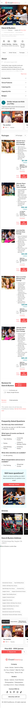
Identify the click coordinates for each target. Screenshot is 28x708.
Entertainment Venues (9, 32)
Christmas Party (20, 588)
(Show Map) (23, 30)
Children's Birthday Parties (21, 443)
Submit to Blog (18, 667)
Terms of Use (18, 672)
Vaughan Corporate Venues (8, 597)
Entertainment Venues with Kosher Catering (12, 614)
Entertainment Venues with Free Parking (11, 611)
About (4, 52)
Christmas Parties (20, 447)
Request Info (12, 651)
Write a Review (20, 384)
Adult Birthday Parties (7, 447)
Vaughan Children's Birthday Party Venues (11, 603)
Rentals (22, 685)
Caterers (11, 680)
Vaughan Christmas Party (8, 608)
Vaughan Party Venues (7, 600)
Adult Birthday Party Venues (8, 588)
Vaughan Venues (6, 591)
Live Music (7, 685)
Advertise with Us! (14, 697)
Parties (5, 443)
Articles (11, 667)
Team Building (7, 439)
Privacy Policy (10, 672)
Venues (6, 680)
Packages (21, 52)
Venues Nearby (13, 621)
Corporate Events (20, 439)
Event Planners (19, 680)
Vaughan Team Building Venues (9, 594)
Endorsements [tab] (13, 400)
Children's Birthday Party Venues (9, 585)
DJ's (13, 685)
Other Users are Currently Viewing (22, 622)
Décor (17, 685)
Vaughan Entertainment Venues (18, 591)
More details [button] (18, 176)
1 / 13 (24, 22)
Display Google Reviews (13, 392)
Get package (24, 176)
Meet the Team (20, 670)
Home (6, 667)
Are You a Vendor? (9, 670)
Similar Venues (12, 52)
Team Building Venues (19, 582)
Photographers (9, 682)
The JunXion (7, 125)
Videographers (18, 682)
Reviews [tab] (4, 400)
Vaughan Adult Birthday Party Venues (10, 605)
